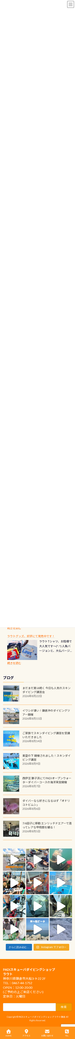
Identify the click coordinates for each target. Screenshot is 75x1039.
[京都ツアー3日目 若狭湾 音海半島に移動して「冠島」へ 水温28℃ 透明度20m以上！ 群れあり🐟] (37, 906)
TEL (66, 1035)
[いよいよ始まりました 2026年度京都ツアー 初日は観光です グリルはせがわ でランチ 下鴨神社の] (14, 929)
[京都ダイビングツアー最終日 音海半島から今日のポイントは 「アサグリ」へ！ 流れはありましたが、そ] (14, 906)
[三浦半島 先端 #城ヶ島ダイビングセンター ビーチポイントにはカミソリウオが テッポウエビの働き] (61, 929)
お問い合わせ (47, 1035)
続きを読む (14, 628)
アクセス (26, 1035)
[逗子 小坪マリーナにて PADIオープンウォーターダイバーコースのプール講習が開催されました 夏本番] (61, 883)
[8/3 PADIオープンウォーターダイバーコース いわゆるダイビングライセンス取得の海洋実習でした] (37, 859)
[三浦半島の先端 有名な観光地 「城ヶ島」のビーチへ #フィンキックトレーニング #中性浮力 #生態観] (37, 929)
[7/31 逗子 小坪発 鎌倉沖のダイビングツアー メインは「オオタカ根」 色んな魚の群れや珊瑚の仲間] (61, 859)
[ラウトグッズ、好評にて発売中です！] (22, 650)
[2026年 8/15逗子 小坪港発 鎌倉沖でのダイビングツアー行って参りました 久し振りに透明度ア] (14, 859)
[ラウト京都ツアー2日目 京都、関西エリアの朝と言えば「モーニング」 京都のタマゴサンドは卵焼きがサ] (61, 906)
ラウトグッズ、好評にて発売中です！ (31, 636)
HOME (8, 1035)
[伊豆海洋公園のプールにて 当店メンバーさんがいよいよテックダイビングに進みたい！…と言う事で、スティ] (37, 883)
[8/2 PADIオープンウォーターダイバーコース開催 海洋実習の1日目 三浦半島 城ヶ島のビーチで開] (14, 883)
